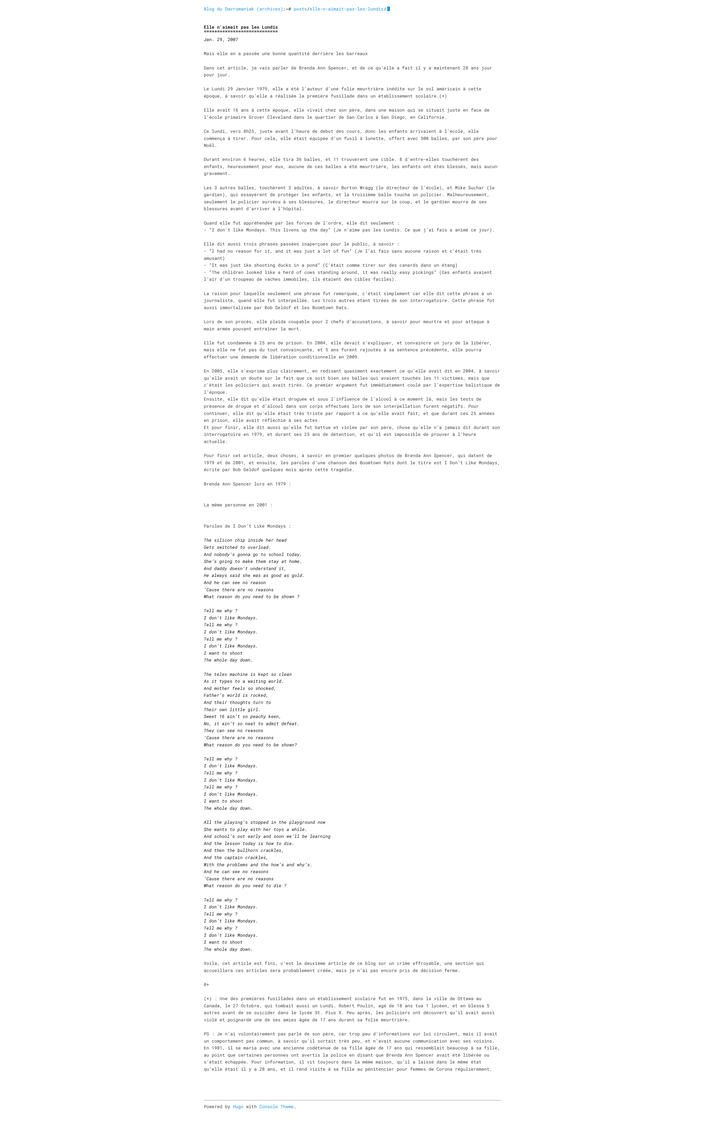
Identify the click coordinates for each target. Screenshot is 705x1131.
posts (300, 9)
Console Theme (276, 1107)
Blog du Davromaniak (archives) (243, 9)
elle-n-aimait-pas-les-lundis (347, 9)
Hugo (238, 1107)
